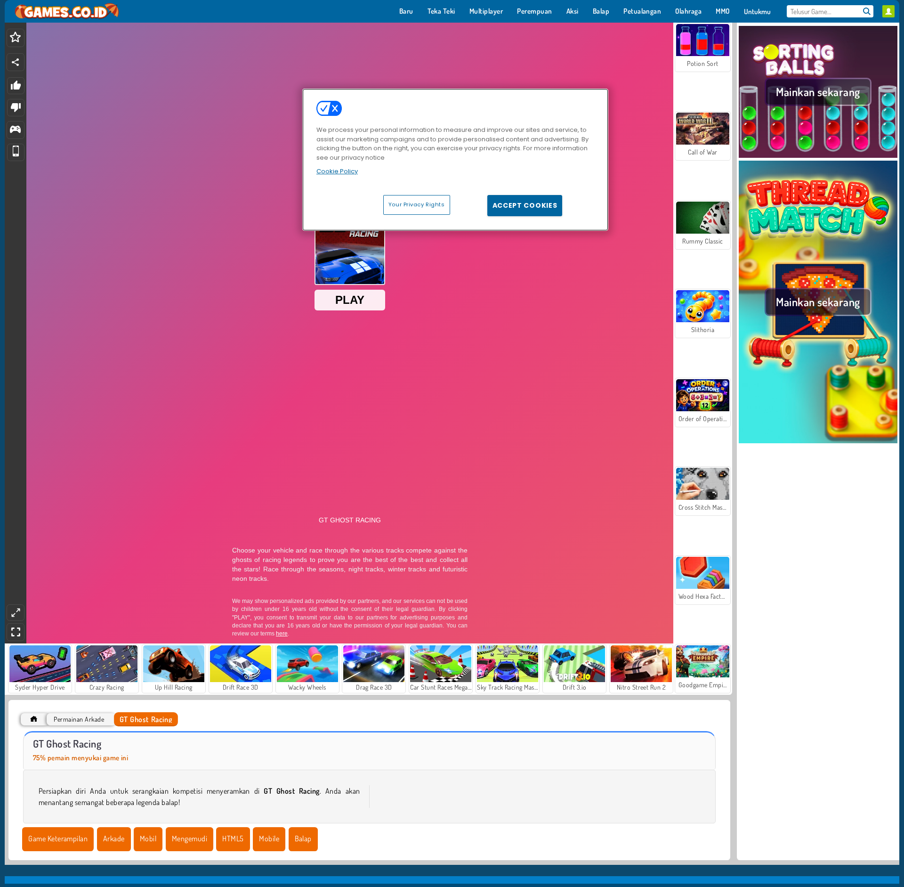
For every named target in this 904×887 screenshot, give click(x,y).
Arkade (114, 838)
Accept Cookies (524, 205)
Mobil (148, 838)
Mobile (269, 838)
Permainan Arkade (79, 719)
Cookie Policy (337, 171)
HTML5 (232, 838)
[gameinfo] (15, 130)
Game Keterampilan (58, 838)
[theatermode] (15, 612)
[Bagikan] (15, 62)
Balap (303, 838)
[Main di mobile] (15, 152)
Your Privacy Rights (416, 204)
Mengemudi (189, 838)
